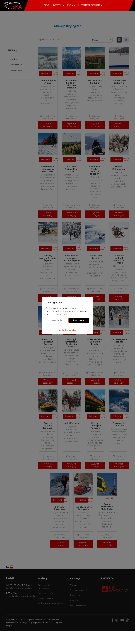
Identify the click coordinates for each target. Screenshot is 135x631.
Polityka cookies (67, 330)
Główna (47, 5)
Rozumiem (79, 320)
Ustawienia (56, 320)
